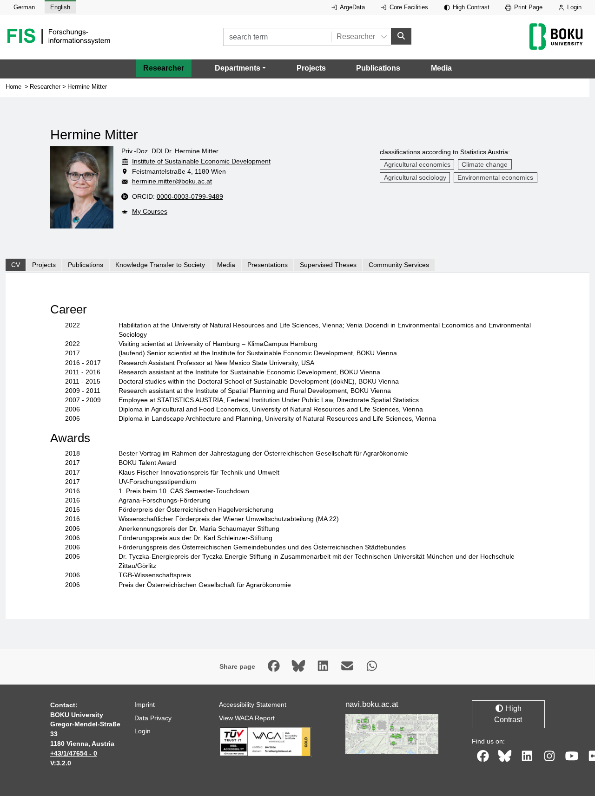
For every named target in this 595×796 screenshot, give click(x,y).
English (60, 7)
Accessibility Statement (252, 704)
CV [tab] (15, 264)
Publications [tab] (85, 264)
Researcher (163, 68)
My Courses (149, 211)
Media (441, 68)
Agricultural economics (417, 164)
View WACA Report (247, 718)
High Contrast (470, 7)
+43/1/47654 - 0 (73, 753)
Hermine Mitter (87, 86)
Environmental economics (495, 177)
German (24, 7)
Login (573, 7)
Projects (311, 68)
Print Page (527, 7)
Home (13, 86)
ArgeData (351, 7)
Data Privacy (153, 718)
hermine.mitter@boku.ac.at (172, 181)
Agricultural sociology (415, 177)
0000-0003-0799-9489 (190, 196)
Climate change (485, 164)
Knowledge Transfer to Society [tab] (160, 264)
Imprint (144, 704)
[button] (240, 68)
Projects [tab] (44, 264)
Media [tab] (226, 264)
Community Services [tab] (399, 264)
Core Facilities (408, 7)
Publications (378, 68)
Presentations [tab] (267, 264)
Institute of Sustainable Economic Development (201, 161)
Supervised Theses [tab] (328, 264)
